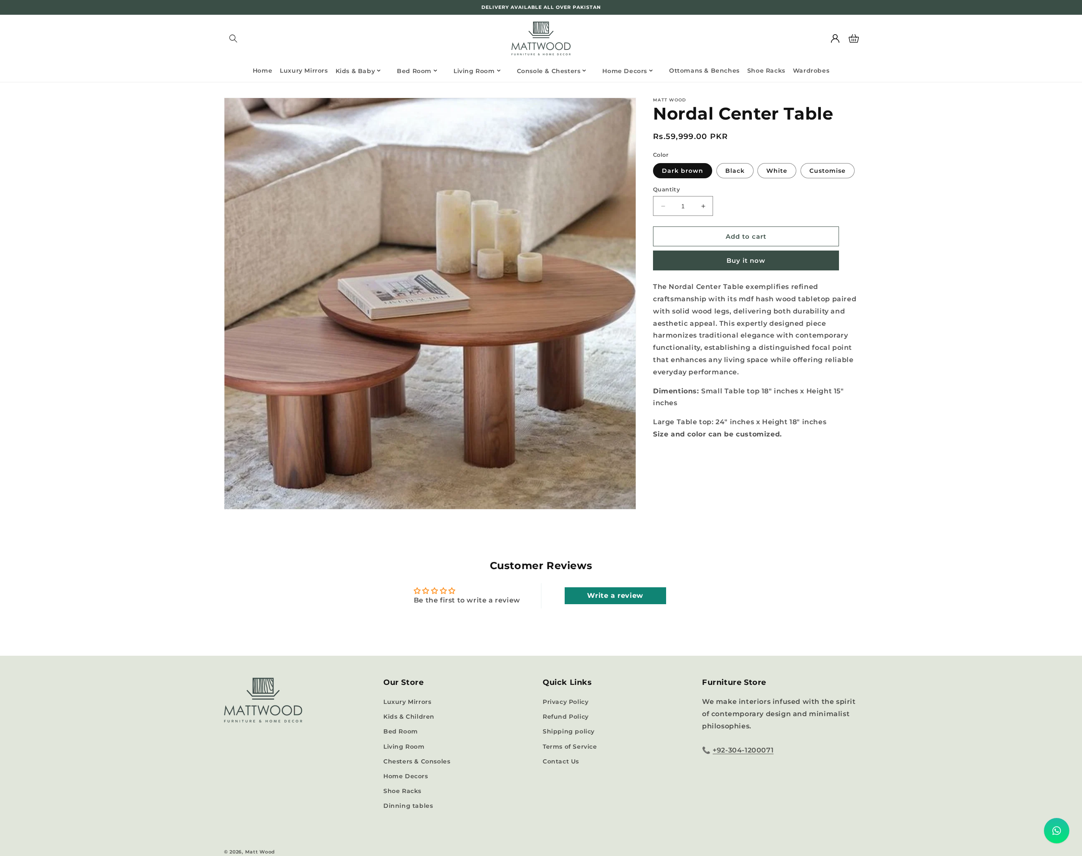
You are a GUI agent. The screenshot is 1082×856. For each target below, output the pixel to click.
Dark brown (682, 170)
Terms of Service (570, 746)
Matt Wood (260, 852)
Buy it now (746, 260)
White (776, 170)
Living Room (404, 746)
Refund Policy (566, 716)
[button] (233, 38)
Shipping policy (569, 731)
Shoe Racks (402, 791)
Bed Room (400, 731)
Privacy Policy (565, 702)
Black (735, 170)
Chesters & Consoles (416, 761)
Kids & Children (408, 716)
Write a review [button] (615, 596)
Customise (827, 170)
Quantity (666, 189)
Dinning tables (408, 806)
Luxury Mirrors (407, 702)
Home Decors (405, 776)
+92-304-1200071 (743, 750)
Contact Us (561, 761)
